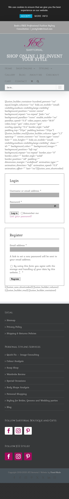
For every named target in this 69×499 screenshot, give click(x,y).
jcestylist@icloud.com (42, 28)
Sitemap (11, 320)
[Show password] (55, 206)
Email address (18, 245)
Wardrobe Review (16, 374)
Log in (14, 213)
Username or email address (25, 191)
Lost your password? (21, 216)
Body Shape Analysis (18, 387)
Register (15, 279)
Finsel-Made (56, 472)
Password (16, 202)
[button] (38, 81)
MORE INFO (41, 16)
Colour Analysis (15, 361)
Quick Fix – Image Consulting (23, 354)
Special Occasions (16, 381)
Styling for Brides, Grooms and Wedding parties (32, 400)
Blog (9, 407)
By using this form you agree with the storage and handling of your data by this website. (32, 269)
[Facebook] (9, 431)
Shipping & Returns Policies (21, 333)
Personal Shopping (17, 394)
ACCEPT (26, 16)
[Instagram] (18, 431)
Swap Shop (12, 367)
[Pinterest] (28, 431)
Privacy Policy (14, 327)
